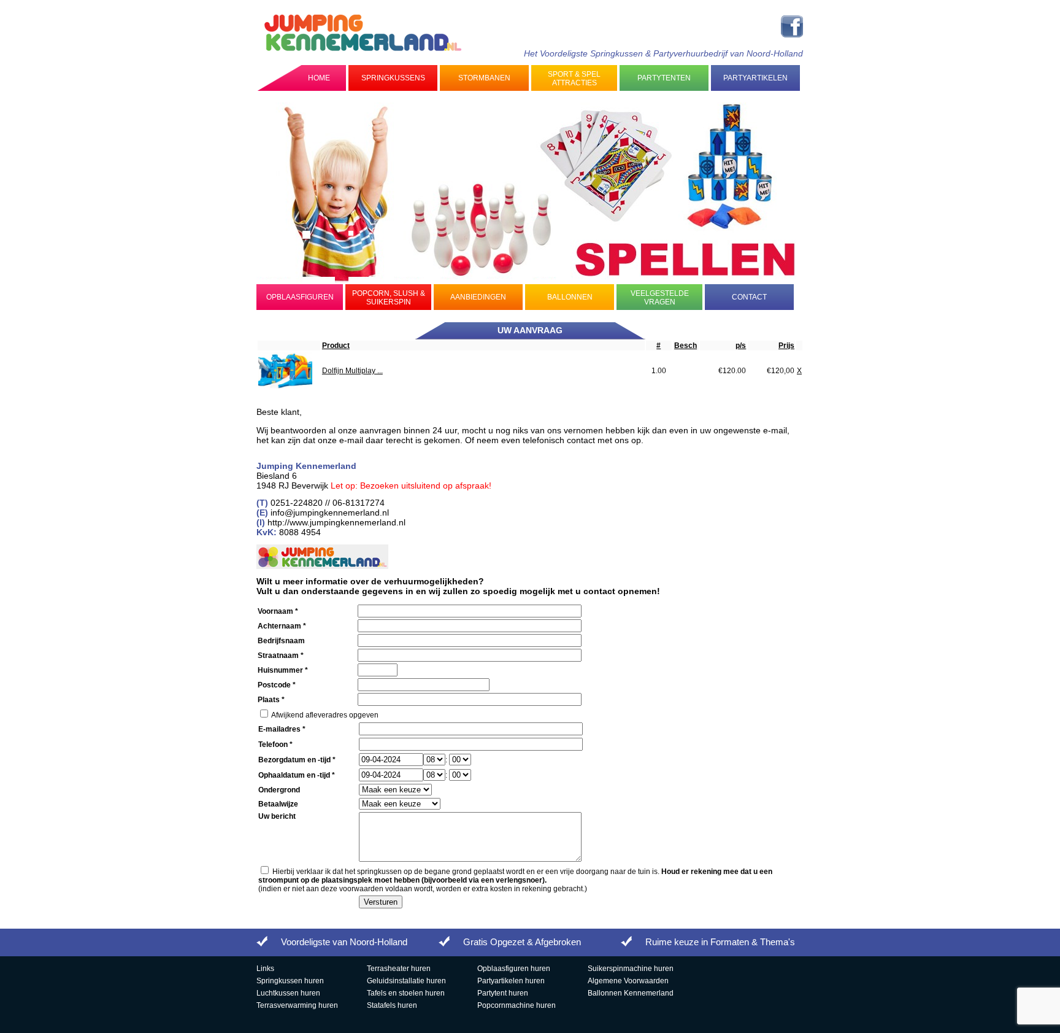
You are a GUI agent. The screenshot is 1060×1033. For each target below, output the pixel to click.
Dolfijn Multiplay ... (352, 370)
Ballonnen (570, 297)
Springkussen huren (290, 981)
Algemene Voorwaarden (628, 981)
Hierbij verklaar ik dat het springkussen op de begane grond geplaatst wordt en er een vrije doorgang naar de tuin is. (515, 875)
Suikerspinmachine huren (631, 968)
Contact (749, 297)
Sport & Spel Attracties (574, 78)
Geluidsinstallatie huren (406, 981)
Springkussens (393, 78)
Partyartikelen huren (511, 981)
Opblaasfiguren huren (513, 968)
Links (265, 968)
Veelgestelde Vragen (660, 297)
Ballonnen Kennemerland (631, 993)
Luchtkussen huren (288, 993)
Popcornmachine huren (516, 1005)
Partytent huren (502, 993)
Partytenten (664, 78)
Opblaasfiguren (300, 297)
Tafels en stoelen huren (406, 993)
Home (319, 78)
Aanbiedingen (478, 297)
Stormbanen (484, 78)
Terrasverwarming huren (297, 1005)
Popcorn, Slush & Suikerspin (388, 297)
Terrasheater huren (399, 968)
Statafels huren (392, 1005)
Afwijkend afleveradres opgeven (324, 715)
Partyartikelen (755, 78)
